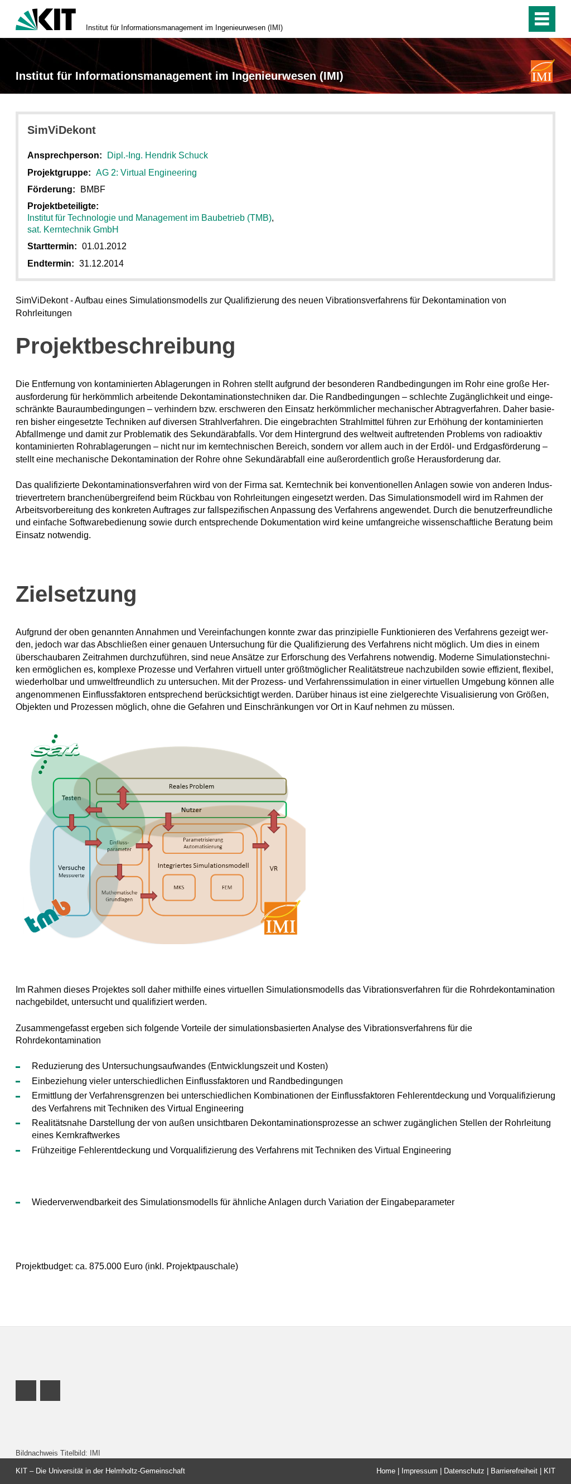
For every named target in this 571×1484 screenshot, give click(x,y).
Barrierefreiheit (514, 1471)
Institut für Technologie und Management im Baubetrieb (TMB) (149, 218)
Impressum (419, 1471)
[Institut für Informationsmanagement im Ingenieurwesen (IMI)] (542, 71)
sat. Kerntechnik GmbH (73, 229)
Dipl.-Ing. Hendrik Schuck (157, 155)
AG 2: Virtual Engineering (146, 172)
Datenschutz (464, 1471)
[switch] (494, 19)
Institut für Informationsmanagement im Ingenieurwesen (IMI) (184, 27)
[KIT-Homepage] (46, 18)
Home (385, 1471)
